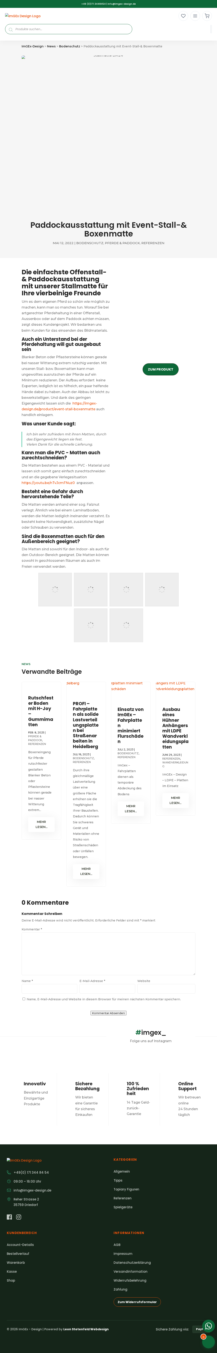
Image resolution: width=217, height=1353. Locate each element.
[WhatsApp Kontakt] (208, 1326)
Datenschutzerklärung (132, 1262)
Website (143, 981)
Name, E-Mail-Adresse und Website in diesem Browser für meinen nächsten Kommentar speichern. (104, 999)
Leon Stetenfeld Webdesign (86, 1329)
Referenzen (152, 243)
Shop (11, 1280)
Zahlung (120, 1289)
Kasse (12, 1271)
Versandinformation (130, 1271)
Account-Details (20, 1245)
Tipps (118, 1180)
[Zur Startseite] (23, 16)
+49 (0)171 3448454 (93, 4)
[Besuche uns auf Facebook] (9, 1217)
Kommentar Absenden (108, 1013)
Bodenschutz (89, 243)
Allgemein (122, 1171)
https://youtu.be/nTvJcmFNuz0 (48, 483)
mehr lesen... (41, 824)
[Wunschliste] (183, 16)
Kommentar (32, 929)
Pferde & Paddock (122, 243)
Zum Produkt (160, 369)
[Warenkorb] (207, 16)
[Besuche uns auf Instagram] (18, 1217)
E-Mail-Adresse (92, 981)
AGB (117, 1245)
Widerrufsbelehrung (130, 1280)
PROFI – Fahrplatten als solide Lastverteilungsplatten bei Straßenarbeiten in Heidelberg (86, 725)
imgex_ (150, 1032)
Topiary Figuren (126, 1189)
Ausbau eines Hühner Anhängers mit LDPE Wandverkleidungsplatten (175, 728)
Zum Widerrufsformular (137, 1302)
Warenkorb (16, 1262)
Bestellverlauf (18, 1253)
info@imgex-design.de (122, 4)
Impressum (123, 1253)
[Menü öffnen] (195, 16)
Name (27, 981)
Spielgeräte (123, 1207)
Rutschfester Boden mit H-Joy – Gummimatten (40, 711)
